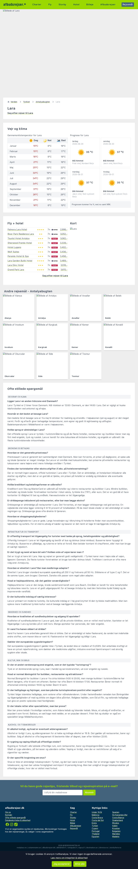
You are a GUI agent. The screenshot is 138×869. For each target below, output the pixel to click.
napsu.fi (81, 848)
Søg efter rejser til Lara (20, 113)
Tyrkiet (95, 826)
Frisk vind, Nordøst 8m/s (83, 163)
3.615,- (64, 269)
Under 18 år (97, 812)
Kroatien (116, 828)
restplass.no (22, 848)
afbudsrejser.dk (48, 848)
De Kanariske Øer (119, 815)
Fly (50, 4)
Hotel (76, 4)
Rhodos (115, 823)
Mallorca (95, 815)
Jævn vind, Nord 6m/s (113, 163)
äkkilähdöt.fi (61, 848)
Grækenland (117, 820)
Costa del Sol (98, 820)
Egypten (95, 837)
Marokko (116, 834)
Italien (115, 826)
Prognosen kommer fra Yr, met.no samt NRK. (91, 204)
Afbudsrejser (108, 4)
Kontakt (8, 815)
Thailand (95, 834)
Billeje (90, 4)
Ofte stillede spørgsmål (15, 818)
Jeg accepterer (62, 864)
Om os (8, 812)
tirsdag (108, 173)
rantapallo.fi (72, 848)
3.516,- (64, 265)
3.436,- (63, 252)
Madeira (115, 837)
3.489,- (63, 260)
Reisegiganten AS (72, 845)
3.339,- (63, 243)
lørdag (77, 142)
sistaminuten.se (34, 848)
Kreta (94, 823)
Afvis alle (80, 864)
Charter (36, 4)
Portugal (95, 831)
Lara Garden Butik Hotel (20, 260)
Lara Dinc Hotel (15, 265)
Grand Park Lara (16, 269)
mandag (77, 173)
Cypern (95, 828)
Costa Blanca (118, 818)
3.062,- (63, 238)
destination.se (92, 848)
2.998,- (63, 229)
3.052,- (63, 234)
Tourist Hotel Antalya (18, 238)
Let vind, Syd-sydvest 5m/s (115, 194)
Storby (62, 4)
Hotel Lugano (14, 247)
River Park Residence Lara (21, 234)
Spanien (115, 812)
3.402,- (63, 247)
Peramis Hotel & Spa (18, 256)
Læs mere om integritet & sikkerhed (69, 858)
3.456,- (63, 256)
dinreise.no (103, 848)
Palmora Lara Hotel (17, 229)
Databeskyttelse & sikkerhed (17, 820)
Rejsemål (128, 4)
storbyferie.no (115, 848)
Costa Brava (97, 818)
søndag (108, 142)
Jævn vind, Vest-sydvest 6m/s (83, 195)
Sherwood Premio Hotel (20, 243)
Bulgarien (116, 831)
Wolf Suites (13, 252)
